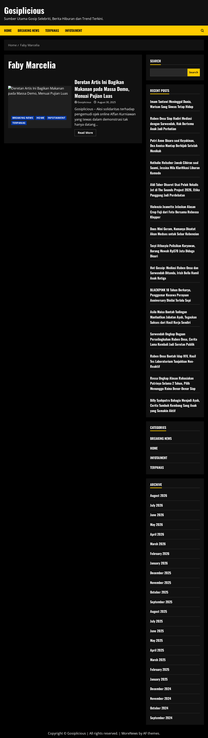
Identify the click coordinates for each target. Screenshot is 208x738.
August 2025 (158, 611)
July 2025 (156, 621)
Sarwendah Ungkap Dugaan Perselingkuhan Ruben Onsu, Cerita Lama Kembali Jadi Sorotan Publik (173, 339)
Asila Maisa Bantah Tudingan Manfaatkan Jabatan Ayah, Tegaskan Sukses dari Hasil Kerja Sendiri (173, 317)
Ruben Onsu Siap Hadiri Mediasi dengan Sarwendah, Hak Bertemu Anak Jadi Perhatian (172, 123)
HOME (40, 118)
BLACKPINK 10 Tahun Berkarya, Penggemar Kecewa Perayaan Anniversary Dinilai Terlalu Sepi (170, 295)
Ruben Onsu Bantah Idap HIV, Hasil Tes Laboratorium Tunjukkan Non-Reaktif (173, 361)
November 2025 (160, 582)
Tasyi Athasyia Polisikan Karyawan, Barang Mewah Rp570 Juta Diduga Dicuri (172, 250)
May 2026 (156, 524)
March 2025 (158, 659)
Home (8, 30)
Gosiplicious (24, 10)
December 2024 (160, 688)
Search (155, 61)
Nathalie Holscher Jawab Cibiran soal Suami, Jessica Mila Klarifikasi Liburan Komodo (175, 167)
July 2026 (156, 505)
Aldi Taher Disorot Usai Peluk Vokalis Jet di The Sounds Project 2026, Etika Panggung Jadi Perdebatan (175, 189)
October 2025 (159, 592)
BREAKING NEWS (28, 30)
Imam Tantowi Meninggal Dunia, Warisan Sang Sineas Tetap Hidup (171, 104)
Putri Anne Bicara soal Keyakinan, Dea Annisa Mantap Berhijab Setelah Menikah (173, 145)
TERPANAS (52, 30)
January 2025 (159, 679)
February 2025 (159, 669)
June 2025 (157, 630)
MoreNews (129, 733)
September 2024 (161, 717)
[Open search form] (202, 31)
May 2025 (156, 640)
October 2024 (159, 708)
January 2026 (159, 563)
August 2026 (158, 495)
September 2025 (161, 601)
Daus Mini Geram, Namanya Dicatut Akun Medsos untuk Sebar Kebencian (174, 231)
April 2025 (157, 650)
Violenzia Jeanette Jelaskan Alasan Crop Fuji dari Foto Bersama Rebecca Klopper (174, 211)
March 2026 (158, 543)
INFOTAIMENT (73, 30)
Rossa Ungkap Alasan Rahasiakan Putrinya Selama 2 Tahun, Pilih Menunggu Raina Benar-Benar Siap (172, 383)
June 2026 (157, 514)
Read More (87, 133)
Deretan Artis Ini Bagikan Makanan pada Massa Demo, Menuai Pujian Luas (40, 107)
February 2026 (159, 553)
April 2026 (157, 534)
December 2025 (160, 572)
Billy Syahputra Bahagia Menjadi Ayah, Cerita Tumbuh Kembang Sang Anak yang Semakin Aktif (175, 405)
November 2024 (160, 698)
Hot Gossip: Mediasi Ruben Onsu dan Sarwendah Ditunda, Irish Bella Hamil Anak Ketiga (174, 273)
